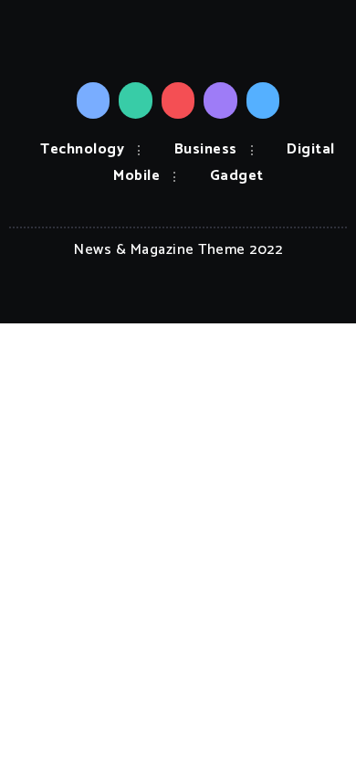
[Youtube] (178, 100)
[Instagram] (220, 100)
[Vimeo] (263, 100)
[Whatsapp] (135, 100)
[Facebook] (93, 100)
